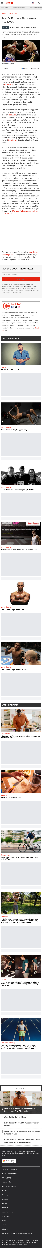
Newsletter (36, 68)
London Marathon (19, 8)
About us (5, 1229)
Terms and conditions (9, 1169)
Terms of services (25, 284)
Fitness (4, 13)
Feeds (4, 1220)
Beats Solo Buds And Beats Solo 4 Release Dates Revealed (22, 1132)
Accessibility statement (9, 1186)
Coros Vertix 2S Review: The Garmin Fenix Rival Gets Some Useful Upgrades (22, 1141)
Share (6, 68)
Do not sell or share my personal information (17, 1233)
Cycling (4, 1203)
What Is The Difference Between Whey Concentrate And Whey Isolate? (20, 1109)
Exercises (5, 1199)
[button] (2, 3)
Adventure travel (7, 1212)
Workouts (5, 1208)
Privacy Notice (28, 286)
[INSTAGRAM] (19, 307)
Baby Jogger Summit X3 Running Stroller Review (21, 1124)
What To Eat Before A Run (15, 1117)
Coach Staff (15, 27)
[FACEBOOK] (13, 307)
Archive (4, 1225)
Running (5, 1195)
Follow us (25, 68)
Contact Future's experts (10, 1173)
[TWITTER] (16, 307)
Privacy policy (6, 1178)
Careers (4, 1190)
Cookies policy (7, 1182)
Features (5, 27)
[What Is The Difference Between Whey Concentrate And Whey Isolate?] (21, 1102)
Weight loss (6, 1216)
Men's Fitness (13, 13)
